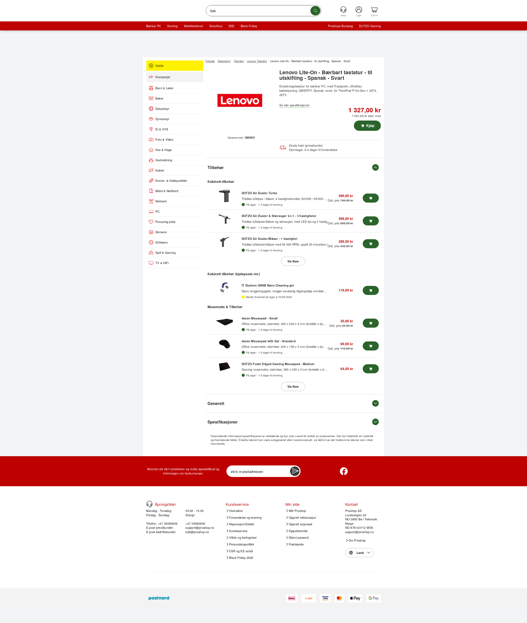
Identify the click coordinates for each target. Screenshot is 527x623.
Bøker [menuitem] (159, 98)
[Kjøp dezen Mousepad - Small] (371, 323)
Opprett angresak (300, 524)
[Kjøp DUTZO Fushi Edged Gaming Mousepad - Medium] (371, 368)
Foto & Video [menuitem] (164, 139)
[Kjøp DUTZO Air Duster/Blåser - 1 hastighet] (371, 243)
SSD (231, 26)
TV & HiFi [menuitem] (162, 263)
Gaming (172, 26)
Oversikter (236, 511)
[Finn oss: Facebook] (344, 471)
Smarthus (215, 26)
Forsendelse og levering (245, 517)
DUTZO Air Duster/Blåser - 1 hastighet (269, 239)
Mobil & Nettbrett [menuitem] (166, 191)
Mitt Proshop (297, 511)
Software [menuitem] (161, 242)
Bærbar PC (153, 26)
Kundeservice (238, 531)
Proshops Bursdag (340, 26)
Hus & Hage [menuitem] (163, 150)
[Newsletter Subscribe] (295, 471)
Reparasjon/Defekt (241, 524)
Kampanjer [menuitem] (162, 77)
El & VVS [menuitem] (161, 129)
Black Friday (249, 26)
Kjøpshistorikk (298, 531)
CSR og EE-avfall (241, 551)
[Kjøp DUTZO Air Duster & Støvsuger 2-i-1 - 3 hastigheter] (371, 220)
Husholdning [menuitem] (163, 160)
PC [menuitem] (157, 211)
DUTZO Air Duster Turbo (259, 193)
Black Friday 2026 (241, 558)
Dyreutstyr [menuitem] (162, 119)
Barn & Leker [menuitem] (164, 88)
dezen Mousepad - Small (259, 318)
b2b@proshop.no (197, 532)
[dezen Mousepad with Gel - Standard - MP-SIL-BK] (224, 344)
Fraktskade (296, 544)
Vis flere (293, 261)
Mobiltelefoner (193, 26)
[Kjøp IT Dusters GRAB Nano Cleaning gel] (371, 290)
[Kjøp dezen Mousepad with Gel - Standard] (371, 345)
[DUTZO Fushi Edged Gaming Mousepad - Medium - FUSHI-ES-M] (224, 367)
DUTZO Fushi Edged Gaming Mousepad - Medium (278, 364)
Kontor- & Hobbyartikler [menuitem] (171, 181)
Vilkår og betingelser (243, 537)
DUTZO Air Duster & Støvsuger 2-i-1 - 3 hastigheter (279, 216)
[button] (239, 100)
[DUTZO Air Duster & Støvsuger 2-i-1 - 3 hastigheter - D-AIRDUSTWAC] (224, 219)
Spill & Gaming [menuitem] (165, 253)
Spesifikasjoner (223, 422)
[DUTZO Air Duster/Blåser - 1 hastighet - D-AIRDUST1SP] (224, 242)
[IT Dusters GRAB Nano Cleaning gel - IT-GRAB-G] (224, 288)
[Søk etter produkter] (315, 10)
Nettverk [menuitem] (161, 201)
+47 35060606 (195, 523)
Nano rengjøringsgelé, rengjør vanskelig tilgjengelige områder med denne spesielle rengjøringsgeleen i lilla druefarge (321, 291)
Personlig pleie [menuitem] (165, 222)
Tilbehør (216, 167)
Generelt (216, 403)
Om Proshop (357, 540)
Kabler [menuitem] (159, 170)
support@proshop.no (199, 527)
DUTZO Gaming (370, 26)
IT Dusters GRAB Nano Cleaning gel (268, 285)
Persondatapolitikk (241, 544)
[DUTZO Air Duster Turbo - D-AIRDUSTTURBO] (224, 196)
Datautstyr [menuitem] (162, 109)
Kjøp (369, 125)
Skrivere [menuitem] (161, 232)
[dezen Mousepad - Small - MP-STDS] (224, 321)
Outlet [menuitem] (159, 66)
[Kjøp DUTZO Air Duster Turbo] (371, 198)
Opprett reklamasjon (302, 517)
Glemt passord (299, 537)
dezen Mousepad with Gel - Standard (269, 341)
